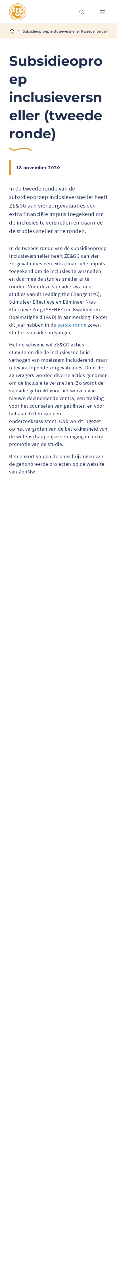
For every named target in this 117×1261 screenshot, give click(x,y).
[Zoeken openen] (81, 12)
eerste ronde (71, 324)
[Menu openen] (102, 12)
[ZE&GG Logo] (38, 11)
